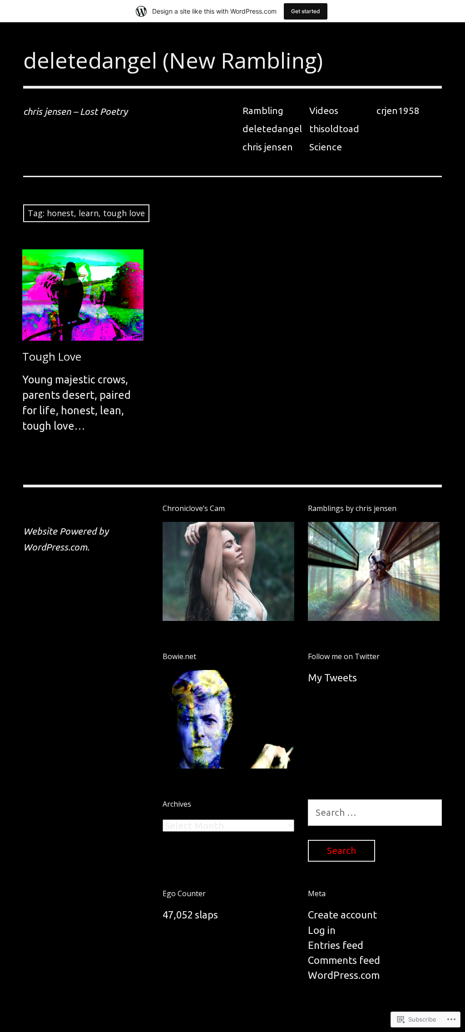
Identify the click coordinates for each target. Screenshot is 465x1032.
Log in (322, 930)
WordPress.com (344, 975)
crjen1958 (398, 110)
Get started (305, 11)
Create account (342, 914)
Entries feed (335, 945)
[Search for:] (375, 812)
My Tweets (332, 677)
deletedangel (272, 129)
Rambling (262, 110)
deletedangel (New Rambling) (173, 60)
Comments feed (344, 960)
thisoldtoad (334, 129)
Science (325, 147)
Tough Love (51, 356)
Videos (323, 110)
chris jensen (267, 147)
